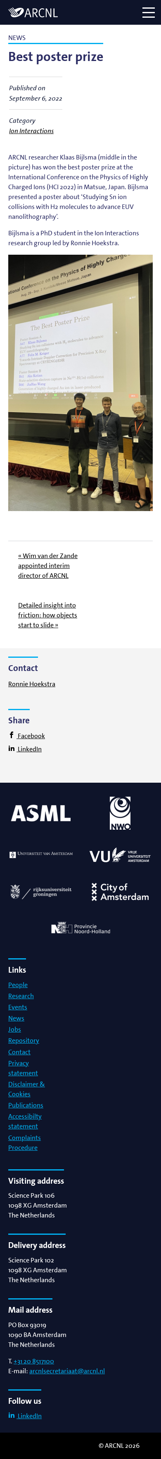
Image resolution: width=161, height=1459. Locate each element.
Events (17, 1007)
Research (21, 996)
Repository (23, 1040)
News (16, 1018)
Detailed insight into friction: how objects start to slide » (47, 615)
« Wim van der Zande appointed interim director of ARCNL (48, 565)
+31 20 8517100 (34, 1361)
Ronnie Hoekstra (31, 684)
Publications (25, 1105)
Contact (19, 1052)
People (18, 984)
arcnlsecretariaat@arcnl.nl (67, 1371)
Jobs (14, 1029)
